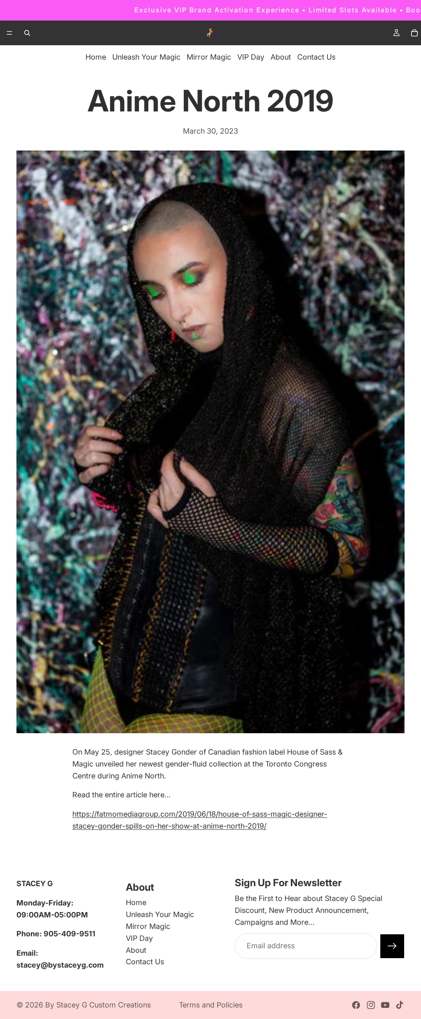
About (281, 57)
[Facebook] (356, 1005)
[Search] (27, 33)
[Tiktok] (400, 1005)
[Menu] (9, 32)
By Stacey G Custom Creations (98, 1004)
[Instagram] (371, 1005)
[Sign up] (392, 946)
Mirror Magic (209, 57)
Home (96, 57)
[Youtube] (385, 1005)
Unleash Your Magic (146, 57)
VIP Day (250, 57)
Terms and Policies (211, 1004)
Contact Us (316, 57)
